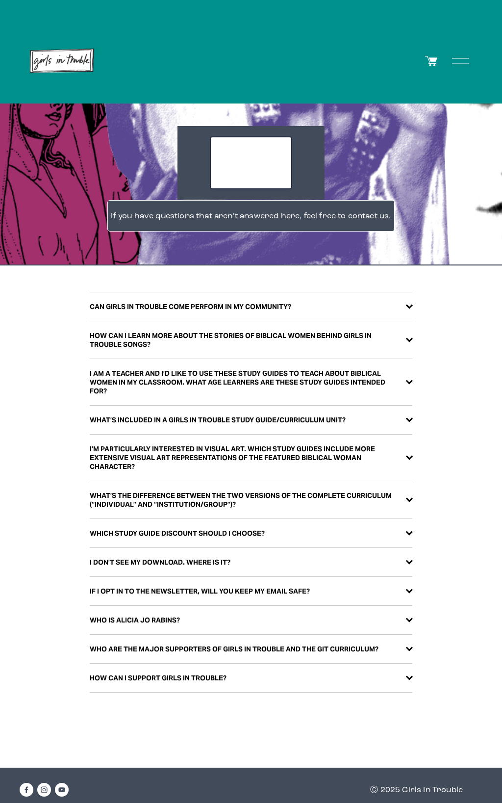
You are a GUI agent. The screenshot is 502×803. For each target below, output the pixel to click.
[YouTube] (62, 790)
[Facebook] (26, 790)
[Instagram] (44, 790)
